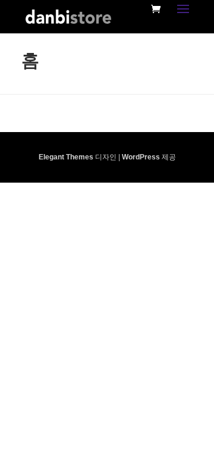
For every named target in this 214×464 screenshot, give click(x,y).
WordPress (141, 157)
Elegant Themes (66, 157)
